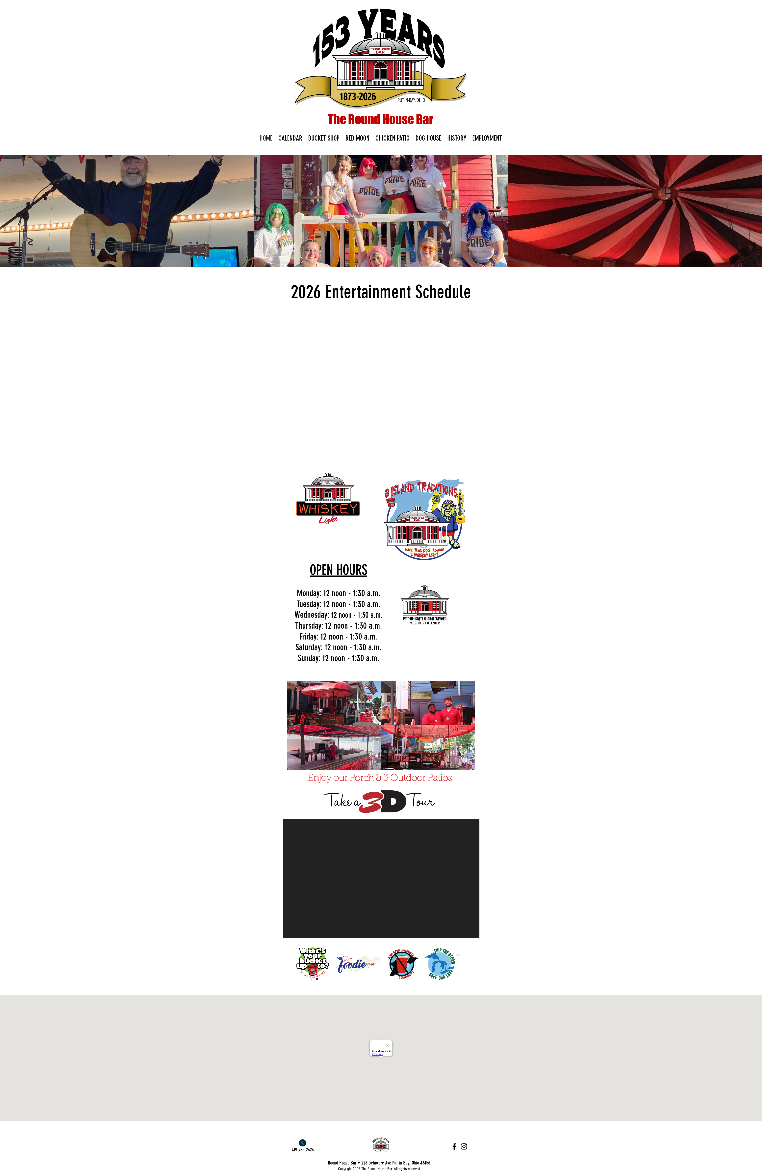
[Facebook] (454, 1146)
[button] (127, 211)
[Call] (302, 1143)
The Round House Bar (380, 119)
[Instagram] (464, 1146)
